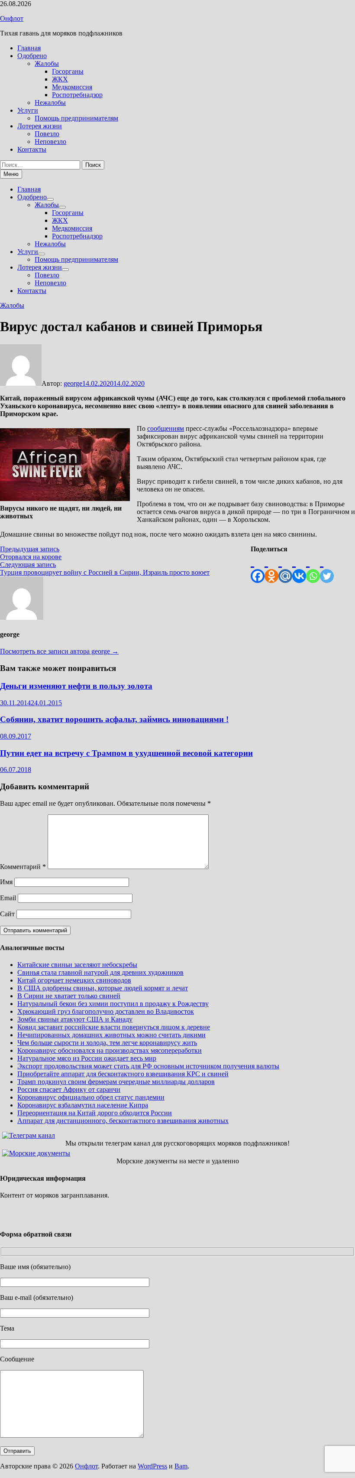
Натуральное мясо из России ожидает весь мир (86, 1058)
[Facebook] (258, 568)
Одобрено (32, 55)
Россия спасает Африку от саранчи (68, 1089)
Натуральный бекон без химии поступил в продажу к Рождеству (113, 1003)
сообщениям (165, 428)
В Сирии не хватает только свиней (68, 995)
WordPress (152, 1466)
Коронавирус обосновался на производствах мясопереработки (109, 1050)
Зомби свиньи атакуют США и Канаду (74, 1019)
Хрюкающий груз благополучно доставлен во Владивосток (105, 1011)
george (73, 383)
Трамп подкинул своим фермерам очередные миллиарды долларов (116, 1081)
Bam (180, 1466)
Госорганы (68, 71)
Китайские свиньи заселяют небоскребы (77, 964)
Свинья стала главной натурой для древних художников (100, 972)
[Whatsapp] (313, 568)
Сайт (7, 914)
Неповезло (50, 141)
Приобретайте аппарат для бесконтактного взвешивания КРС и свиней (123, 1074)
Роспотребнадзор (77, 94)
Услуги (27, 110)
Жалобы (47, 63)
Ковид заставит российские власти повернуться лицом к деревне (113, 1027)
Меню (11, 174)
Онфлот (11, 18)
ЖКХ (60, 79)
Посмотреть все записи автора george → (59, 651)
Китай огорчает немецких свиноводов (74, 980)
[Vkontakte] (299, 568)
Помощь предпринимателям (76, 118)
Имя (6, 881)
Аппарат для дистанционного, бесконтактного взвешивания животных (123, 1120)
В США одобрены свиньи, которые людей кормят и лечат (102, 988)
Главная (29, 48)
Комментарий (23, 866)
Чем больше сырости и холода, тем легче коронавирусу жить (107, 1042)
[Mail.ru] (285, 568)
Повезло (47, 133)
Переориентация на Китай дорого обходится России (94, 1113)
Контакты (31, 149)
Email (8, 898)
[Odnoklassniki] (271, 568)
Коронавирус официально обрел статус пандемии (91, 1097)
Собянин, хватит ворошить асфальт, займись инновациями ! (114, 719)
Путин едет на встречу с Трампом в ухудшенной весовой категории (126, 753)
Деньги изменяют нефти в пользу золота (76, 685)
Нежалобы (50, 102)
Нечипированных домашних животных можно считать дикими (111, 1035)
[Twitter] (327, 568)
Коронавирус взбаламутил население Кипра (82, 1105)
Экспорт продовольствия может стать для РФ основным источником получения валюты (148, 1066)
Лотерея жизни (39, 126)
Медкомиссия (72, 87)
